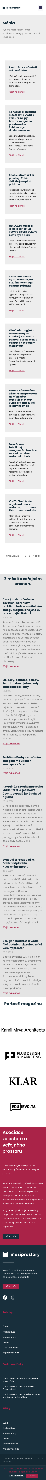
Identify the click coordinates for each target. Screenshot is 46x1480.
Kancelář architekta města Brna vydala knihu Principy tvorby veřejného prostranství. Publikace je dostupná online (22, 121)
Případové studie (11, 1352)
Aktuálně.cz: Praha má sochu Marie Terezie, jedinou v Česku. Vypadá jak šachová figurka (23, 792)
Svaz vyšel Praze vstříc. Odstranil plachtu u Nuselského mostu (18, 863)
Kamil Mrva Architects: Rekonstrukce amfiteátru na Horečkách (21, 1395)
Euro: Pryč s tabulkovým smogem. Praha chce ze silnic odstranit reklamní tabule (23, 450)
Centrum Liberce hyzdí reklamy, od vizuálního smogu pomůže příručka (21, 281)
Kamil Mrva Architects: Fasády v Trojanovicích (18, 1388)
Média (6, 1342)
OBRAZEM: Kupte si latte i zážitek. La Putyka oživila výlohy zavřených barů (23, 230)
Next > (37, 556)
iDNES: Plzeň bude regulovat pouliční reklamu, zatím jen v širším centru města (22, 505)
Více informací (16, 1475)
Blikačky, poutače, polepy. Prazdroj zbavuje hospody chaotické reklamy (21, 683)
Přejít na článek (17, 91)
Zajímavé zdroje (10, 1347)
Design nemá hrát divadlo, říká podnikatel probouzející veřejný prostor (22, 944)
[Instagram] (13, 1297)
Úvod (5, 1326)
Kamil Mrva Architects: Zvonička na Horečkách (20, 1380)
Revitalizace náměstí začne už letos (23, 69)
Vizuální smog (9, 1337)
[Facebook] (5, 1297)
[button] (40, 8)
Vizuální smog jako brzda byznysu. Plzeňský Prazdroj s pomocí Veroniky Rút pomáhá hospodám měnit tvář (23, 338)
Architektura (9, 1331)
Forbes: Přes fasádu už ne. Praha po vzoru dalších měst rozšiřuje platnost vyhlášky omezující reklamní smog (23, 398)
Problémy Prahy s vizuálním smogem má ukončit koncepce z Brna (22, 760)
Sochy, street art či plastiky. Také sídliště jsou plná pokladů (21, 179)
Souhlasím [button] (31, 1476)
